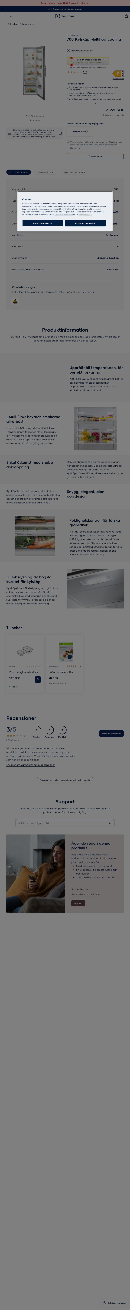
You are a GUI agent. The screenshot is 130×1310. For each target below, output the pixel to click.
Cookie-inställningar (42, 223)
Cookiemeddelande (63, 214)
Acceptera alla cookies (86, 223)
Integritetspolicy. (86, 214)
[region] (65, 211)
